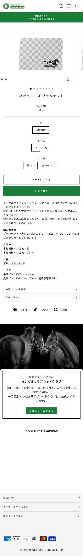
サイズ (41, 140)
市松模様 (41, 130)
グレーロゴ (48, 165)
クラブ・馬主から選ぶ (16, 506)
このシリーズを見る (41, 410)
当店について (11, 497)
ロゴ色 (41, 158)
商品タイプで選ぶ (13, 516)
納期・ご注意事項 (16, 289)
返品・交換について (17, 297)
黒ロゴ (31, 165)
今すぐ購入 (41, 191)
